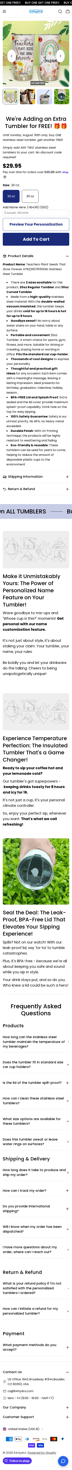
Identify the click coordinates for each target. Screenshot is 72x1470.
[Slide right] (60, 56)
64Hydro (20, 1453)
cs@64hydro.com (20, 1391)
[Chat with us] (63, 1461)
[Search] (60, 11)
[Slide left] (11, 56)
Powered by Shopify (42, 1453)
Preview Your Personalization (36, 224)
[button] (36, 207)
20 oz (11, 196)
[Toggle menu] (4, 11)
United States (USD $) (24, 1429)
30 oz (30, 196)
